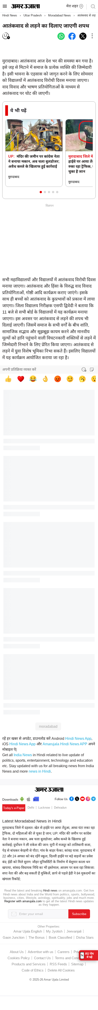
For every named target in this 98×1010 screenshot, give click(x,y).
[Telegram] (93, 798)
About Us (17, 951)
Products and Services (29, 964)
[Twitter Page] (77, 798)
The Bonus (36, 937)
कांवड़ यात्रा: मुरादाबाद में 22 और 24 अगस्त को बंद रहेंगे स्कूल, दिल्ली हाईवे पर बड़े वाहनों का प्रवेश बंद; (48, 856)
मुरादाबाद (13, 177)
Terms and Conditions (71, 958)
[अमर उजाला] (25, 7)
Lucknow (44, 807)
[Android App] (22, 798)
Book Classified (60, 937)
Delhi (31, 807)
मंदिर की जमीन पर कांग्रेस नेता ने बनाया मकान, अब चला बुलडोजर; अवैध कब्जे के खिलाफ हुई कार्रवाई (34, 161)
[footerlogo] (49, 789)
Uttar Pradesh (32, 15)
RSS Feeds (58, 964)
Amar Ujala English (27, 931)
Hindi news (50, 890)
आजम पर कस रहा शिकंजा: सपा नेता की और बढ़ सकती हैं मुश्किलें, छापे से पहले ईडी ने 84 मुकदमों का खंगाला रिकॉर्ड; (48, 873)
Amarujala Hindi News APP (65, 744)
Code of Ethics (33, 970)
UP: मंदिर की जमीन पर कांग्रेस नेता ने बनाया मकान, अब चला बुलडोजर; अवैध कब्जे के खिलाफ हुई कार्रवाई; (46, 839)
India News (23, 755)
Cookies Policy (19, 958)
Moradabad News (59, 15)
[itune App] (29, 798)
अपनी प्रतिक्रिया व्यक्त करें (19, 369)
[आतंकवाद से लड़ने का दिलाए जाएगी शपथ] (61, 36)
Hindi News (9, 15)
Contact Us (42, 958)
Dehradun (60, 807)
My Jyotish (54, 931)
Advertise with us (40, 951)
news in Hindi (40, 771)
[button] (41, 192)
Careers (63, 951)
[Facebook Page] (71, 798)
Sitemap (77, 964)
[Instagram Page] (88, 798)
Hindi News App (78, 738)
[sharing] (92, 36)
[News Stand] (36, 798)
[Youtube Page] (82, 798)
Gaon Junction (13, 937)
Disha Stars (85, 937)
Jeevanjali (74, 931)
